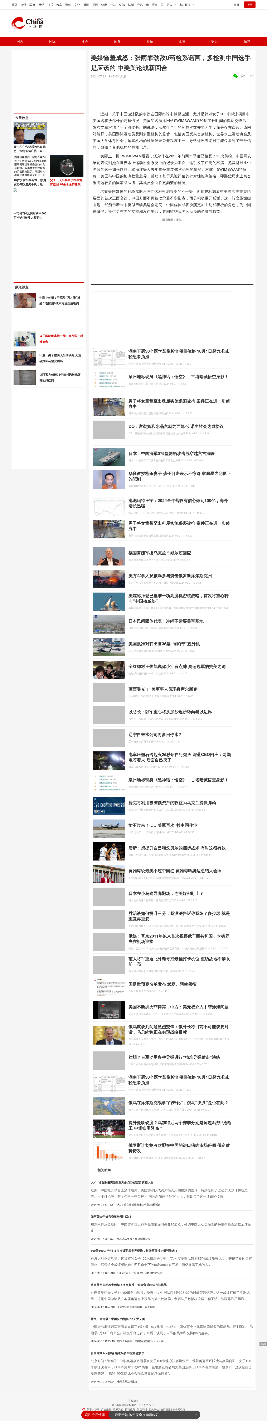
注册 (236, 4)
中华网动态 (179, 1409)
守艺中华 (143, 4)
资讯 (23, 4)
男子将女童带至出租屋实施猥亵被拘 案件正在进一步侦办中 (179, 403)
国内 (19, 41)
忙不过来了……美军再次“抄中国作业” (163, 825)
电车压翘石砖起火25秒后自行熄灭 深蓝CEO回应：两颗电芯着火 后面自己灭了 (179, 757)
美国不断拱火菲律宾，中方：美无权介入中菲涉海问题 (178, 1007)
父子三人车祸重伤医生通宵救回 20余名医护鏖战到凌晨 (66, 184)
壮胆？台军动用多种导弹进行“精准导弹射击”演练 (174, 1057)
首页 (14, 4)
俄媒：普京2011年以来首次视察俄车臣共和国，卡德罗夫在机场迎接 (178, 938)
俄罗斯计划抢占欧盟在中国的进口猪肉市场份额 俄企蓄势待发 (179, 1147)
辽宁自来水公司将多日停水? (154, 734)
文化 (77, 4)
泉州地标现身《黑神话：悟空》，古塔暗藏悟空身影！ (178, 376)
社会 (84, 41)
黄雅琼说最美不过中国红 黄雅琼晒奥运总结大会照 (175, 870)
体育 (117, 41)
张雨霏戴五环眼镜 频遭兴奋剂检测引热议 (117, 1353)
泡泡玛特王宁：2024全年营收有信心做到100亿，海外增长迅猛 (178, 503)
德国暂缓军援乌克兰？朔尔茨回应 (159, 553)
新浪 (123, 76)
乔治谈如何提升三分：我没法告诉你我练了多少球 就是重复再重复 (179, 916)
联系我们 (118, 1409)
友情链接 (166, 1409)
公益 (113, 4)
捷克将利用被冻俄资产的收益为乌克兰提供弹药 (172, 802)
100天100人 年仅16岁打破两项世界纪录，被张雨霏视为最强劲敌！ (134, 1250)
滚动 (247, 41)
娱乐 (50, 4)
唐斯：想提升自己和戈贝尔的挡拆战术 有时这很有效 (177, 848)
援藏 (86, 4)
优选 (122, 4)
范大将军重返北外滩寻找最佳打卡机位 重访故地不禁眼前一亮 (179, 961)
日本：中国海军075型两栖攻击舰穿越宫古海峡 (171, 453)
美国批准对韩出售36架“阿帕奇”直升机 (164, 643)
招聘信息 (130, 1409)
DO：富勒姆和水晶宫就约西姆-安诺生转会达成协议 (176, 426)
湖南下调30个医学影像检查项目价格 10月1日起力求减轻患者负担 (178, 353)
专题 (149, 41)
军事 (32, 4)
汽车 (59, 4)
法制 (131, 4)
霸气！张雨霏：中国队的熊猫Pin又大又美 (118, 1319)
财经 (41, 4)
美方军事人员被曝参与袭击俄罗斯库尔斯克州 (170, 575)
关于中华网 (93, 1409)
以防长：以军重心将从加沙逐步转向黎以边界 (170, 712)
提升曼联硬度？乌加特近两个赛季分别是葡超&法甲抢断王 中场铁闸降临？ (180, 1125)
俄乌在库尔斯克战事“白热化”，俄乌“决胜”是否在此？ (178, 1102)
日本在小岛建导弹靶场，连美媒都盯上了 (166, 893)
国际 (52, 41)
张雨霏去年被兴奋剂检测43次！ (111, 1216)
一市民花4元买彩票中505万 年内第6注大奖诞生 (30, 215)
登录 (249, 4)
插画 (95, 4)
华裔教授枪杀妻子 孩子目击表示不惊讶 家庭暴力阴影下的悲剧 (179, 476)
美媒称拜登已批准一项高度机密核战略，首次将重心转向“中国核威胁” (178, 598)
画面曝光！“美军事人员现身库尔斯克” (163, 689)
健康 (104, 4)
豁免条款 (154, 1409)
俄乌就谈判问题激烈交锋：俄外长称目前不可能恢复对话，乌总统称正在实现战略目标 (178, 1029)
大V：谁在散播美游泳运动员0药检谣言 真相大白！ (123, 1182)
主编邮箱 (133, 1400)
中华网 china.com (29, 23)
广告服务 (106, 1409)
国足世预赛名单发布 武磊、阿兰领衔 (162, 984)
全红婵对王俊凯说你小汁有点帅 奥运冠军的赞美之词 (177, 666)
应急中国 (158, 4)
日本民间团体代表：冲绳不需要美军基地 (166, 621)
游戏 (68, 4)
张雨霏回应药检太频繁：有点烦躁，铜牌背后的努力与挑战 (129, 1285)
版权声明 (142, 1409)
